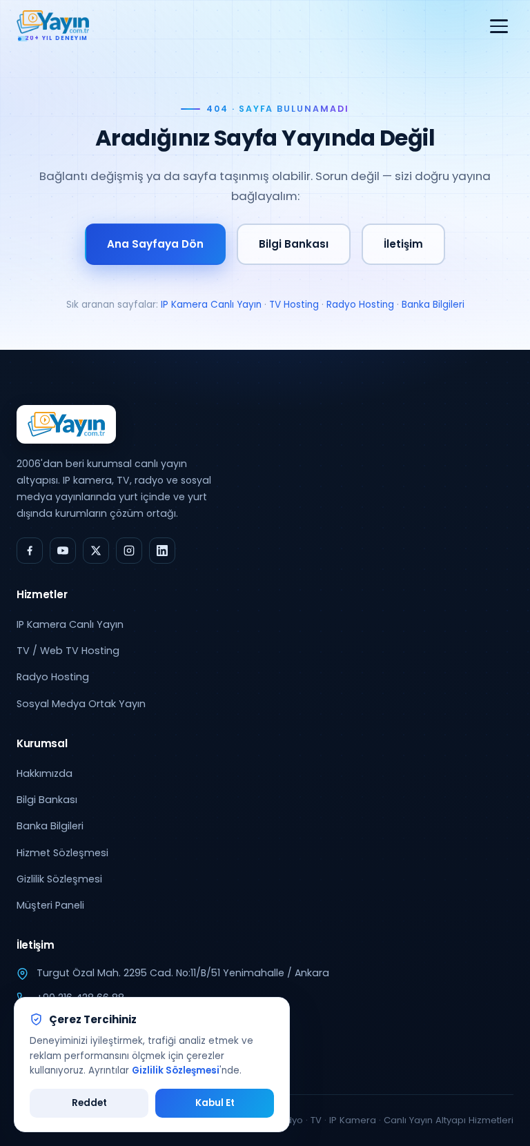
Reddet (89, 1102)
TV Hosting (294, 304)
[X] (96, 550)
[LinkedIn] (162, 550)
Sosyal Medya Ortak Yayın (81, 704)
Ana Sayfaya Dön (155, 244)
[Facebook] (30, 550)
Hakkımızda (44, 773)
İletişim (403, 244)
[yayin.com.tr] (66, 424)
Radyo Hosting (360, 304)
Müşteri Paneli (50, 905)
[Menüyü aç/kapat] (498, 26)
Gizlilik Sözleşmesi (59, 879)
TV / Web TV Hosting (68, 651)
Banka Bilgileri (433, 304)
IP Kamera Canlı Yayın (211, 304)
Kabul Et (215, 1102)
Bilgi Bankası (293, 244)
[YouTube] (63, 550)
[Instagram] (129, 550)
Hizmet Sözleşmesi (62, 853)
